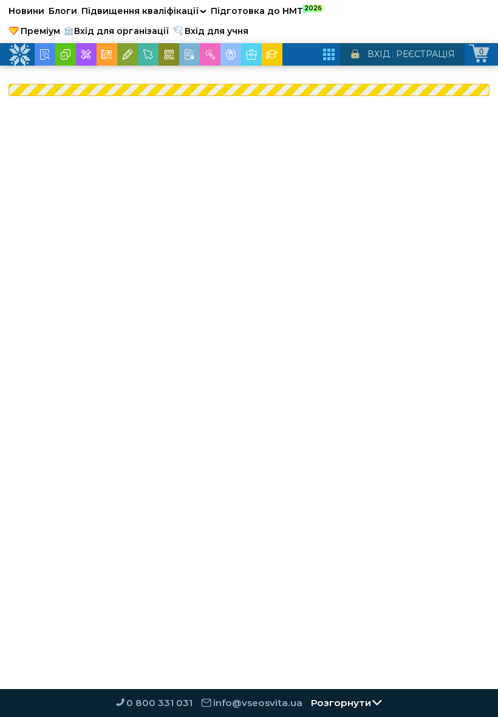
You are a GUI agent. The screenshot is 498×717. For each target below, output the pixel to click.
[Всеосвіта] (19, 55)
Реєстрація (425, 54)
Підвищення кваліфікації (143, 10)
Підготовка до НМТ (266, 10)
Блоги (63, 10)
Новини (26, 10)
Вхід (378, 54)
